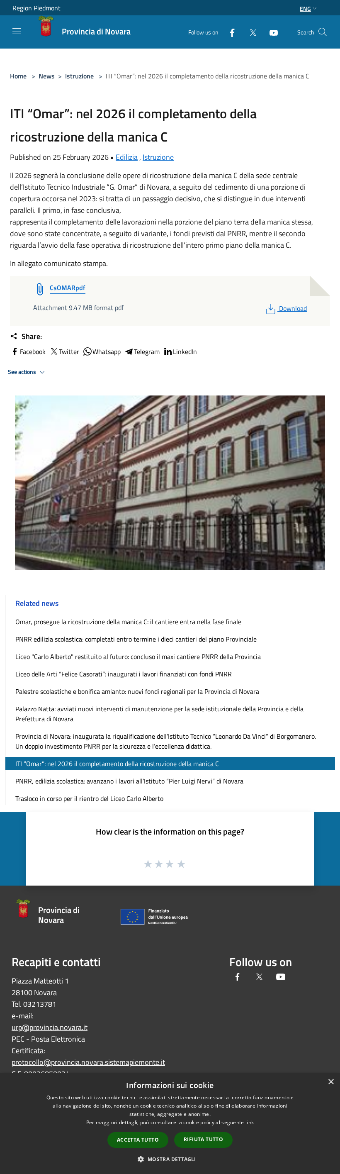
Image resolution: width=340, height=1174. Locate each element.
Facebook (33, 351)
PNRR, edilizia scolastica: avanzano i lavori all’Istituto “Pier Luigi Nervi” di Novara (129, 781)
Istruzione (79, 76)
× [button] (331, 1082)
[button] (170, 1159)
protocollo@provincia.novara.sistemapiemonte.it (88, 1062)
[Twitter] (249, 31)
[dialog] (170, 1123)
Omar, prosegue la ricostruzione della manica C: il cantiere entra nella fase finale (128, 622)
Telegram (147, 351)
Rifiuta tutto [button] (203, 1139)
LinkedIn (185, 351)
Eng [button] (305, 8)
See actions (22, 371)
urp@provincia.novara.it (49, 1027)
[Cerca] (323, 32)
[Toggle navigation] (17, 31)
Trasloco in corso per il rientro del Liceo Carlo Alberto (89, 798)
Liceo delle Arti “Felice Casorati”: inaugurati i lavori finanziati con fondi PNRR (123, 674)
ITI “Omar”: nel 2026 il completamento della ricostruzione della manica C (117, 764)
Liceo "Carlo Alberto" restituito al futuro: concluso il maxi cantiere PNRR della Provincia (138, 656)
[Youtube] (270, 31)
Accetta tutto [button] (138, 1139)
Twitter (69, 351)
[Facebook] (229, 31)
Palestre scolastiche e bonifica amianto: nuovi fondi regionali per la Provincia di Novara (137, 691)
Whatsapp (106, 351)
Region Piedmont (36, 8)
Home (18, 76)
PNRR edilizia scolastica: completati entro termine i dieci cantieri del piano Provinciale (136, 639)
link (249, 1122)
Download (293, 308)
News (47, 76)
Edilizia (127, 157)
